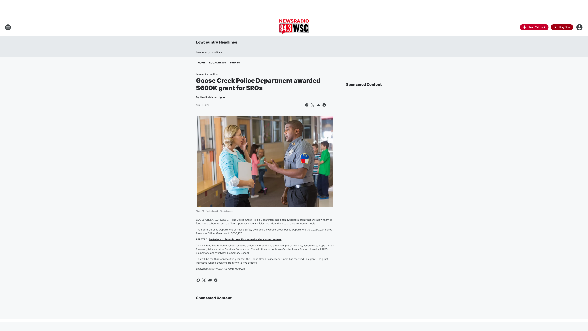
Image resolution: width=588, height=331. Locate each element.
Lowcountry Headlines (216, 42)
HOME (201, 62)
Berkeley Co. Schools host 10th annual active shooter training (245, 239)
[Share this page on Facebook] (307, 105)
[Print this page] (324, 105)
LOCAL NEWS (217, 62)
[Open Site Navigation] (8, 27)
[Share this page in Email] (318, 105)
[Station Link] (294, 27)
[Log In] (579, 27)
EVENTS (235, 62)
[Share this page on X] (313, 105)
